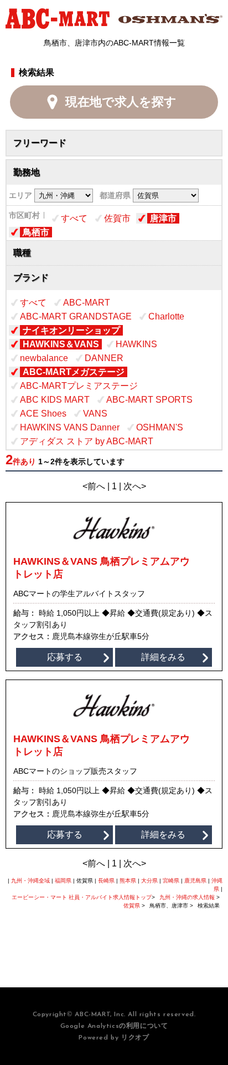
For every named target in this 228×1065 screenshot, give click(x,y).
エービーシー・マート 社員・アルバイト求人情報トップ (82, 897)
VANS (95, 413)
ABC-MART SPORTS (149, 399)
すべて (74, 218)
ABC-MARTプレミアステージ (79, 385)
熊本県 (128, 881)
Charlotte (166, 316)
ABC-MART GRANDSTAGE (76, 316)
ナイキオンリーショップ (71, 330)
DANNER (104, 358)
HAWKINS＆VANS (61, 344)
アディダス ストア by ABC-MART (86, 441)
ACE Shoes (43, 413)
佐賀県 (131, 905)
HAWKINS (136, 344)
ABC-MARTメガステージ (74, 372)
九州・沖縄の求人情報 (187, 897)
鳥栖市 (36, 232)
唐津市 (163, 218)
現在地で (121, 102)
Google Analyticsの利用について (114, 1026)
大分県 (149, 881)
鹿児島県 (195, 881)
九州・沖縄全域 (30, 881)
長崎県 (106, 881)
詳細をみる (163, 657)
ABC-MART (86, 302)
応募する (64, 657)
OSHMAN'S (159, 427)
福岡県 (63, 881)
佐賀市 (117, 218)
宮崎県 (171, 881)
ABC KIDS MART (55, 399)
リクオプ (135, 1037)
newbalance (44, 358)
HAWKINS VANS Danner (70, 427)
